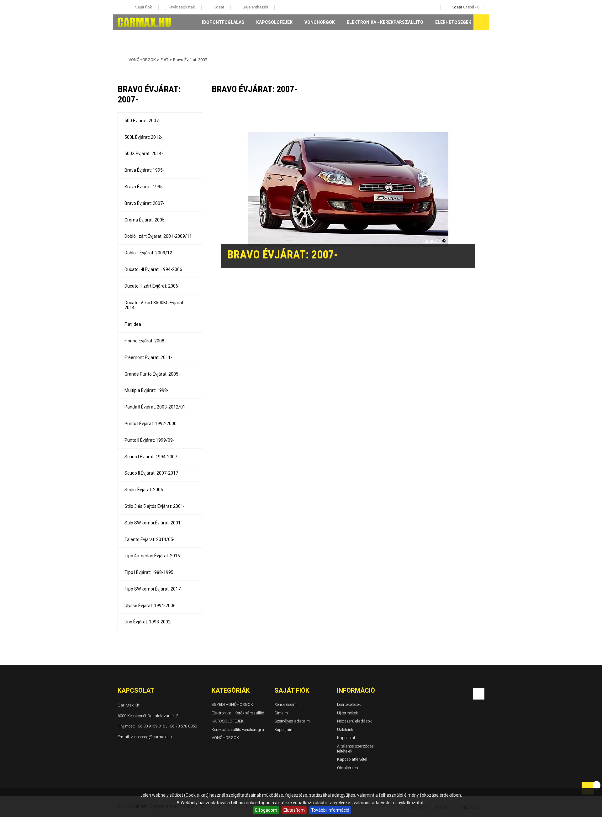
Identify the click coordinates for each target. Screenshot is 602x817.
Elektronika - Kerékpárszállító (385, 22)
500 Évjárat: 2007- (142, 120)
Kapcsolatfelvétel (352, 759)
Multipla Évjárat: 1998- (146, 390)
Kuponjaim (283, 729)
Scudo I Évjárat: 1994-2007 (150, 456)
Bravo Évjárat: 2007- (144, 203)
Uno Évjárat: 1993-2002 (147, 621)
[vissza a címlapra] (119, 59)
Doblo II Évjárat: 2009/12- (149, 252)
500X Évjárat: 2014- (143, 153)
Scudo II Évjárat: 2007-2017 (151, 473)
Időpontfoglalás (223, 22)
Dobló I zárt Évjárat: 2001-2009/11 (158, 236)
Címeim (281, 712)
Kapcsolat (346, 738)
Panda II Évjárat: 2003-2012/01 (154, 406)
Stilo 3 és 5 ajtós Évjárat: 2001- (154, 506)
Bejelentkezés (255, 7)
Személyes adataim (292, 721)
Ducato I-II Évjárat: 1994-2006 (153, 269)
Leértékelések (349, 704)
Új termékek (347, 712)
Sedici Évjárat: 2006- (144, 489)
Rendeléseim (285, 704)
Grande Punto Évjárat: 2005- (152, 374)
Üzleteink (345, 729)
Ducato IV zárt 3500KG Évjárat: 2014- (154, 305)
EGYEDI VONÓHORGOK (232, 704)
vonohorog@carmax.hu (151, 736)
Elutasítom (294, 810)
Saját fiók (291, 690)
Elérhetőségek (453, 22)
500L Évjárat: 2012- (143, 137)
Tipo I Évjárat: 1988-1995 (148, 572)
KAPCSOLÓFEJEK (274, 22)
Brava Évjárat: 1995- (144, 170)
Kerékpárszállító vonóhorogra (238, 729)
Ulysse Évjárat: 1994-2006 (150, 605)
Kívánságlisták (181, 7)
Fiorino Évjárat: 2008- (145, 340)
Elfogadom (266, 810)
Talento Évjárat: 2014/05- (149, 539)
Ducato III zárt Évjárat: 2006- (152, 286)
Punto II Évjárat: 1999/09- (149, 440)
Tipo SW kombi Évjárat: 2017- (153, 588)
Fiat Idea (132, 324)
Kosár (218, 7)
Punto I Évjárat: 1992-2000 (150, 423)
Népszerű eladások (354, 721)
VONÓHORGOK (319, 22)
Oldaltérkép (347, 767)
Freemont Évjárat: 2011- (148, 357)
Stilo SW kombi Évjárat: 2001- (153, 522)
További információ (330, 810)
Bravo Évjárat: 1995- (144, 186)
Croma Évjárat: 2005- (145, 219)
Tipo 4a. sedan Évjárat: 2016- (153, 555)
